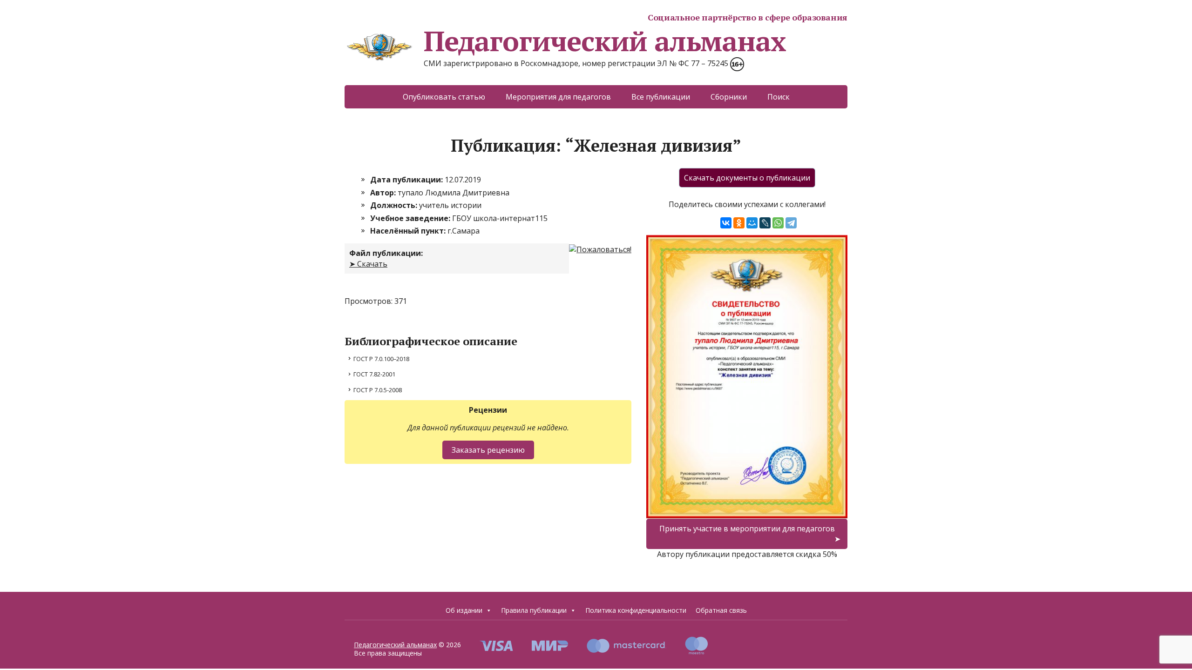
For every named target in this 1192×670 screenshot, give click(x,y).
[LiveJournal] (765, 222)
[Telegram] (791, 222)
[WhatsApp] (778, 222)
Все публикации (660, 97)
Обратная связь (721, 610)
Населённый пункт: (408, 231)
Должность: (394, 205)
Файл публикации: (386, 253)
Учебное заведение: (411, 218)
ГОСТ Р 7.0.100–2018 (381, 359)
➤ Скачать (368, 264)
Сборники (729, 97)
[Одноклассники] (739, 222)
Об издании (464, 610)
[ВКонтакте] (725, 222)
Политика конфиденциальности (635, 610)
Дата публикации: (407, 179)
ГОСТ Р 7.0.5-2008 (377, 390)
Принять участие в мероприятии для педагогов (747, 528)
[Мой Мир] (752, 222)
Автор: (384, 193)
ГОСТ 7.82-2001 (374, 374)
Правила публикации (534, 610)
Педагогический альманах (605, 41)
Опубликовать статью (444, 97)
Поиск (778, 97)
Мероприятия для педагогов (558, 97)
